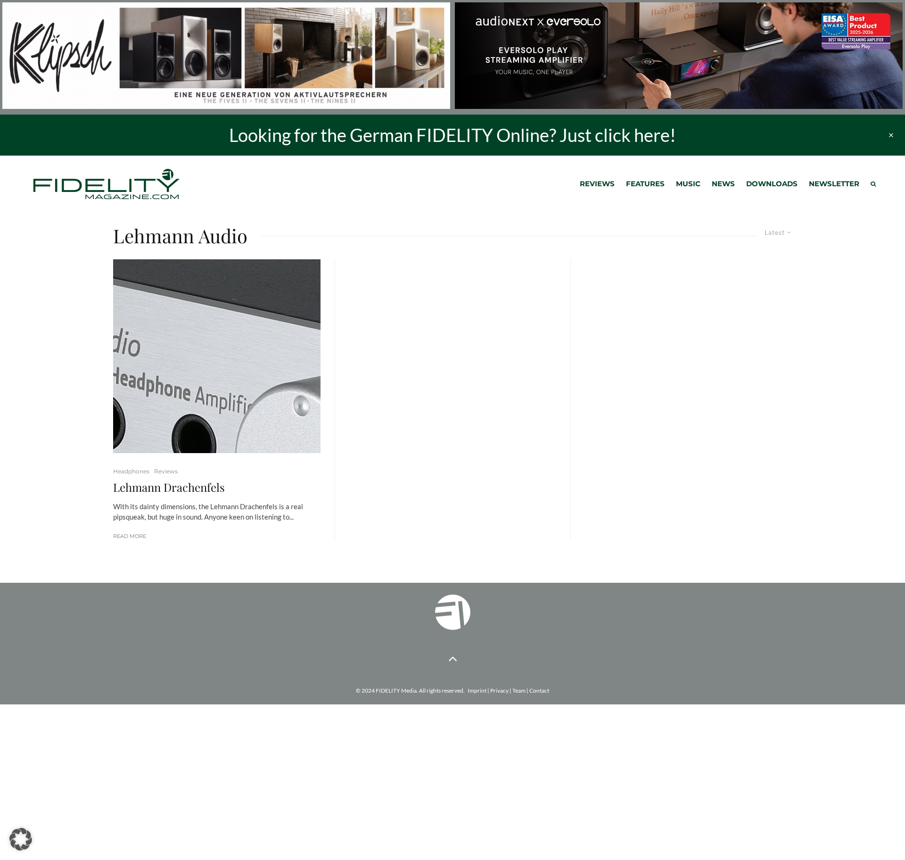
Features (645, 183)
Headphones (131, 471)
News (723, 183)
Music (688, 183)
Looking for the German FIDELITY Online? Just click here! (452, 135)
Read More (129, 536)
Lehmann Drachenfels (169, 487)
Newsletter (834, 183)
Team (519, 690)
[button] (20, 839)
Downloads (772, 183)
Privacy (499, 690)
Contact (539, 690)
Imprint (477, 690)
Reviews (597, 183)
